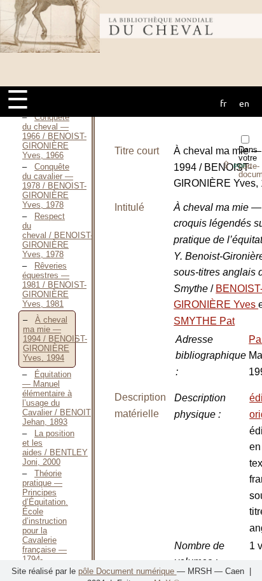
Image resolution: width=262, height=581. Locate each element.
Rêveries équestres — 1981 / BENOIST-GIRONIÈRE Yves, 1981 (54, 285)
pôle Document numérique (127, 571)
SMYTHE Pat (204, 321)
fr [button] (223, 103)
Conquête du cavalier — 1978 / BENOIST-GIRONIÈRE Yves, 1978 (54, 186)
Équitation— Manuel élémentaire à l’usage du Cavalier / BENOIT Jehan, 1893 (56, 398)
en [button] (244, 103)
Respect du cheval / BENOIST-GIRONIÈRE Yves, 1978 (57, 235)
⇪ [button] (234, 164)
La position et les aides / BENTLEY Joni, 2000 (55, 448)
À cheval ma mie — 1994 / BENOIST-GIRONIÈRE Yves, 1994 (55, 339)
